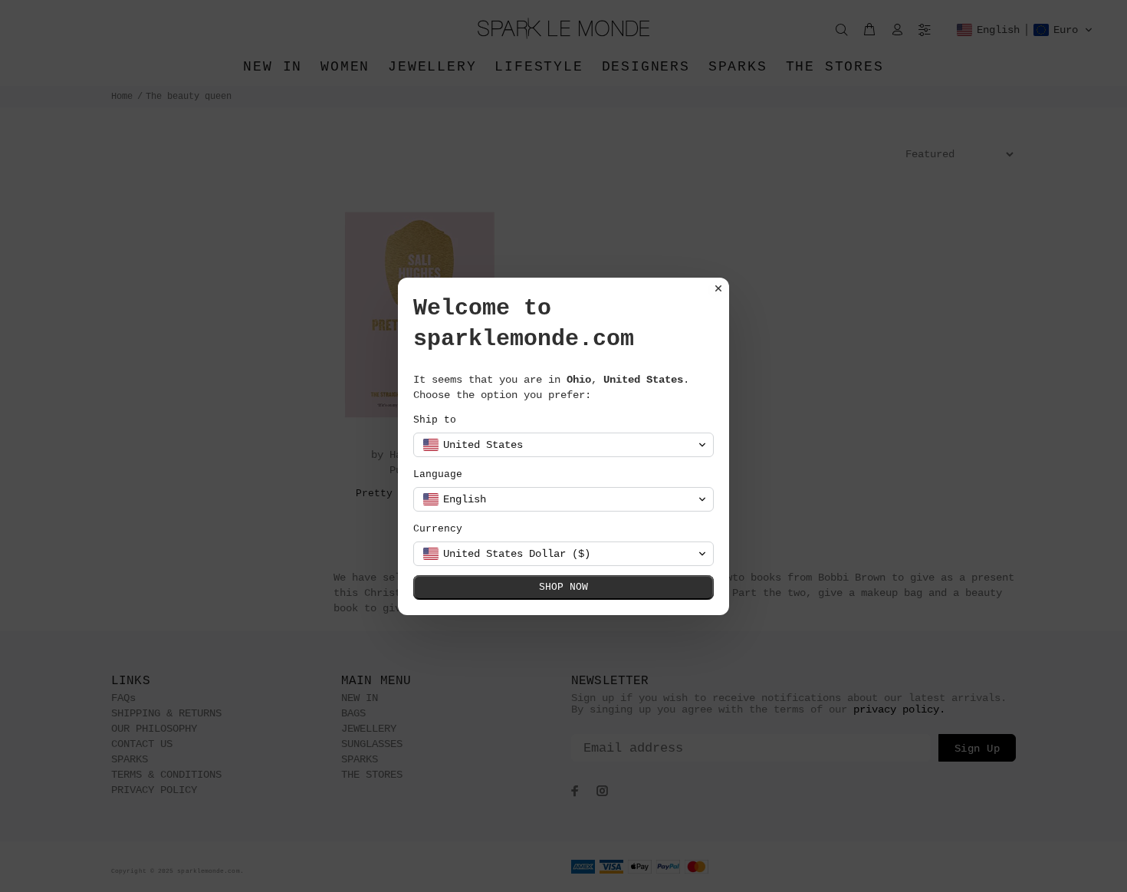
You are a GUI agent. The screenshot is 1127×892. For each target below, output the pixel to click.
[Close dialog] (718, 288)
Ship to (434, 420)
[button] (563, 445)
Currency (437, 529)
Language (437, 474)
